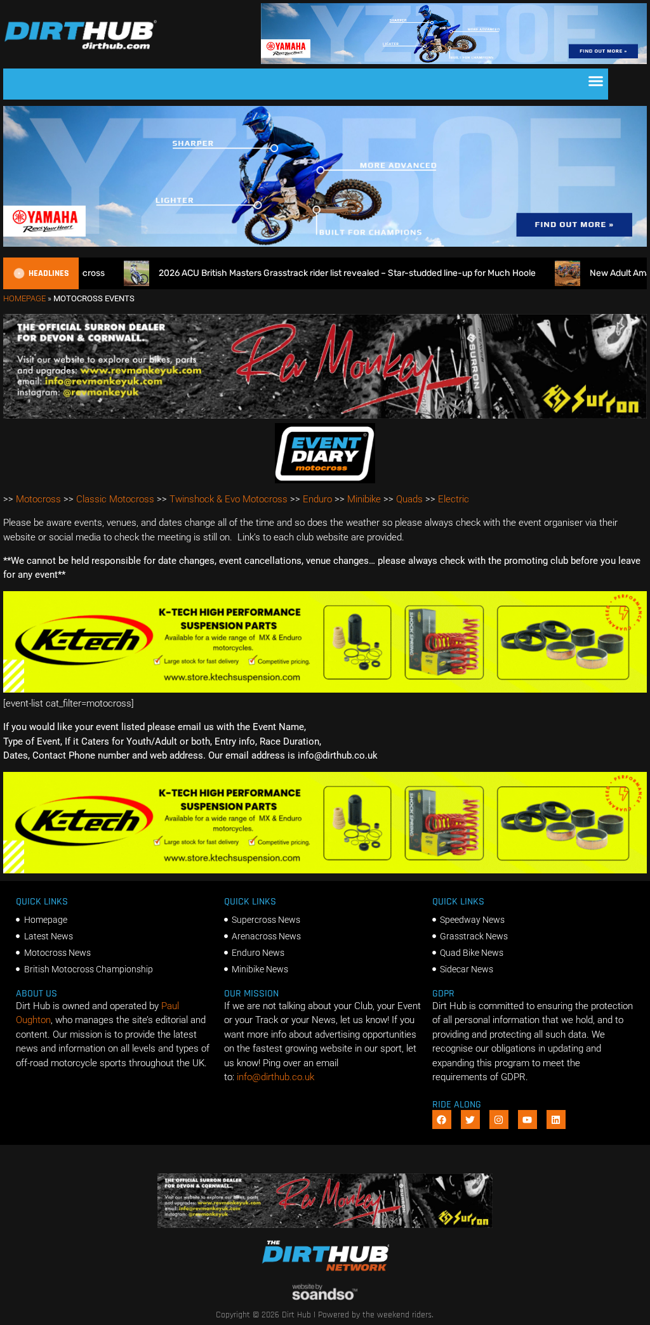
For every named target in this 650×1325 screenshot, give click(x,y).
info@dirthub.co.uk (275, 1077)
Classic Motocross (115, 499)
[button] (596, 81)
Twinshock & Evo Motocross (228, 499)
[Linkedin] (556, 1119)
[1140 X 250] (325, 243)
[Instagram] (498, 1119)
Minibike (364, 499)
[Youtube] (527, 1119)
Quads (409, 499)
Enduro (317, 499)
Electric (453, 499)
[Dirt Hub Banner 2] (325, 689)
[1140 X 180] (454, 61)
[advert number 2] (325, 415)
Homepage (24, 298)
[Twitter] (470, 1119)
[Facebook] (441, 1119)
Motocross (38, 499)
